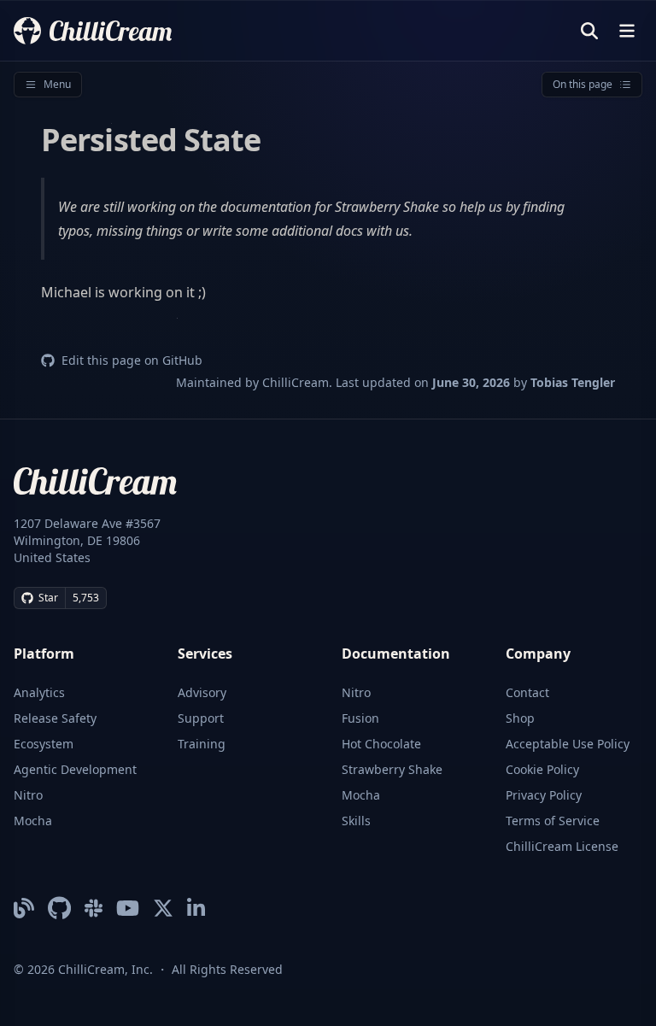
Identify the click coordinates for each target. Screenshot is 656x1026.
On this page (582, 84)
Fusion (360, 718)
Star (48, 597)
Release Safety (55, 718)
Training (202, 744)
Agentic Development (75, 769)
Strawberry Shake (392, 769)
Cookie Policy (542, 769)
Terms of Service (553, 820)
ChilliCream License (562, 846)
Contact (527, 692)
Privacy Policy (544, 795)
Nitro (28, 795)
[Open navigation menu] (627, 30)
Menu (57, 84)
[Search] (589, 30)
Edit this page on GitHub (132, 360)
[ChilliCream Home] (93, 30)
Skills (356, 820)
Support (201, 718)
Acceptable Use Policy (568, 744)
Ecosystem (43, 744)
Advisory (202, 692)
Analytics (39, 692)
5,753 (86, 597)
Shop (520, 718)
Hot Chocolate (381, 744)
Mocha (33, 820)
